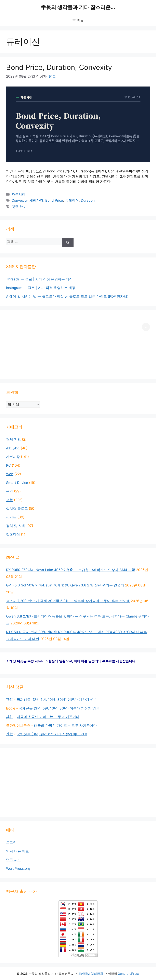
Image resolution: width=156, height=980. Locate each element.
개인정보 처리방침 (90, 974)
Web (9, 474)
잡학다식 (13, 534)
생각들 (11, 517)
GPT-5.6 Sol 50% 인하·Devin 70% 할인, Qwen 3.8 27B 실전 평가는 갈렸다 (65, 585)
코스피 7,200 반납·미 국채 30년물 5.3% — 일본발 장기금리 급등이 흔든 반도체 (68, 601)
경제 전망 (13, 439)
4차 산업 (13, 448)
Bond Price (54, 200)
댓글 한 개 (19, 207)
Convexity (19, 200)
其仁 (9, 700)
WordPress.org (18, 868)
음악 (9, 491)
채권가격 (36, 200)
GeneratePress (129, 974)
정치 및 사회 (15, 526)
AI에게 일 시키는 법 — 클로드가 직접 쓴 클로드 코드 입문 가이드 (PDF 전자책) (67, 296)
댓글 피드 (13, 860)
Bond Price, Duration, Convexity (59, 67)
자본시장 (18, 194)
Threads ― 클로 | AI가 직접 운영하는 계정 (39, 279)
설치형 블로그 (17, 508)
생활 (9, 500)
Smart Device (17, 483)
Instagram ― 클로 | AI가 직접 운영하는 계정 (40, 288)
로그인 (11, 842)
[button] (146, 327)
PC (8, 465)
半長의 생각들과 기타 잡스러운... (78, 7)
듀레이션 (72, 200)
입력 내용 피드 (17, 851)
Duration (88, 200)
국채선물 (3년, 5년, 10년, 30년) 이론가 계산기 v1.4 (57, 700)
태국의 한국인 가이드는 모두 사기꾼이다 (48, 717)
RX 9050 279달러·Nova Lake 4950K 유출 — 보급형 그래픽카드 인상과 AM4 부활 (70, 570)
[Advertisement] (78, 344)
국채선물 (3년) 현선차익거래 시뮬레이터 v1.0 (52, 734)
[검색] (68, 242)
